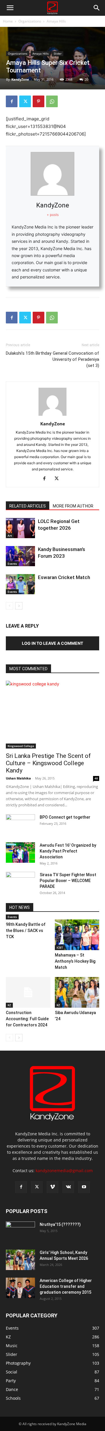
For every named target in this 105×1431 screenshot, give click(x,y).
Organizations (29, 21)
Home (8, 21)
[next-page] (18, 605)
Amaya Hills (56, 21)
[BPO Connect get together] (20, 824)
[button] (10, 8)
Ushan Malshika (18, 778)
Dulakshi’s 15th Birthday (28, 353)
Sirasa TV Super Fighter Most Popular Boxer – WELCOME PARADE (68, 880)
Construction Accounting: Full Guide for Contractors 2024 (27, 1018)
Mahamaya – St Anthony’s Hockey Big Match (75, 961)
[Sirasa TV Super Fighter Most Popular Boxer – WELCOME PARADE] (20, 882)
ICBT (60, 947)
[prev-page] (9, 605)
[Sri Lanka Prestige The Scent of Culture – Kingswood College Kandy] (52, 715)
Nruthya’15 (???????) (60, 1224)
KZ (9, 1005)
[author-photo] (52, 415)
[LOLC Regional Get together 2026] (20, 528)
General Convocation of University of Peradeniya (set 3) (75, 359)
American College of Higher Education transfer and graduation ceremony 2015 (66, 1286)
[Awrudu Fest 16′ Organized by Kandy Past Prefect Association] (20, 852)
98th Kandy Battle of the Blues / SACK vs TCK (26, 930)
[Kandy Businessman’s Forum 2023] (20, 556)
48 (96, 778)
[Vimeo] (52, 1187)
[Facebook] (12, 101)
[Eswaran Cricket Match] (20, 584)
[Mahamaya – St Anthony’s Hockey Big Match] (77, 934)
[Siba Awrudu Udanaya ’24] (77, 992)
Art (10, 535)
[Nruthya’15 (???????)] (20, 1232)
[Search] (97, 8)
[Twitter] (25, 101)
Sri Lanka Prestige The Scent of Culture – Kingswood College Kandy (48, 763)
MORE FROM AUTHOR (73, 506)
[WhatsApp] (52, 101)
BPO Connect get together (65, 817)
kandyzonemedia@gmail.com (64, 1170)
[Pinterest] (38, 101)
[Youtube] (84, 1187)
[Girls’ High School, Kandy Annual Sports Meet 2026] (20, 1260)
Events (12, 564)
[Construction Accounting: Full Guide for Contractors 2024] (28, 992)
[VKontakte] (68, 1187)
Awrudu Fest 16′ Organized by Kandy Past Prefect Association (68, 851)
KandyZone (20, 79)
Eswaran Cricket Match (64, 577)
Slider (58, 53)
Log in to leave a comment (52, 643)
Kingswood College (21, 746)
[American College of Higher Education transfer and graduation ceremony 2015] (20, 1288)
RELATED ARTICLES (27, 506)
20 (86, 79)
